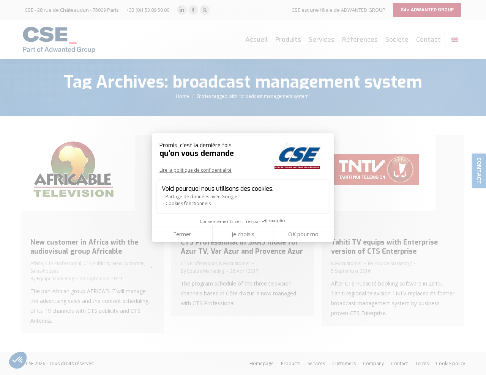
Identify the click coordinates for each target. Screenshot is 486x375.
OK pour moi (304, 234)
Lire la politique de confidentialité (195, 170)
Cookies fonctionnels (188, 203)
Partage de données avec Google (201, 196)
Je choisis (243, 234)
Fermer (182, 234)
